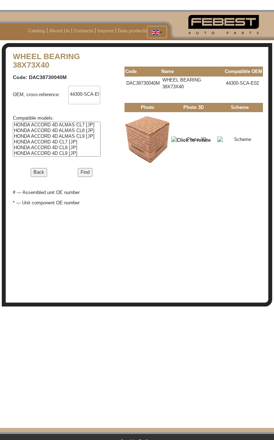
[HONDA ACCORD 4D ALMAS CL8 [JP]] (56, 130)
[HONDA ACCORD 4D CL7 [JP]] (56, 142)
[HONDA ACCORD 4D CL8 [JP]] (56, 148)
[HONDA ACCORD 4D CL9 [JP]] (56, 153)
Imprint (105, 30)
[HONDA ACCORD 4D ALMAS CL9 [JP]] (56, 136)
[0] (84, 89)
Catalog (36, 30)
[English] (157, 32)
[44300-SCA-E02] (84, 94)
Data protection (134, 30)
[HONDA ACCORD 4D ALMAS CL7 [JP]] (56, 125)
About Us (59, 30)
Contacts (83, 30)
